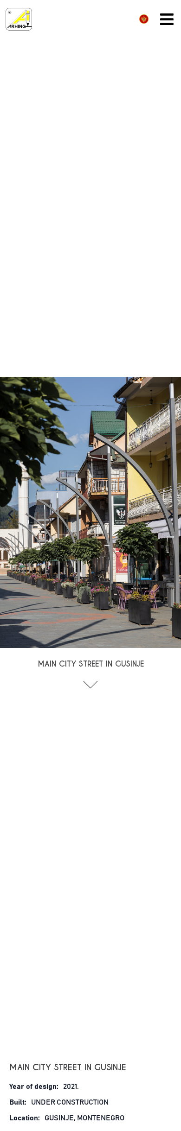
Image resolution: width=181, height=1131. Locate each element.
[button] (10, 514)
